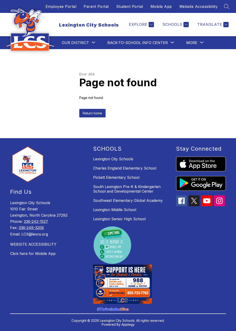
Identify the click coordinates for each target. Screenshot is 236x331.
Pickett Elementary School (116, 177)
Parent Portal (96, 6)
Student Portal (129, 6)
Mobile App (161, 6)
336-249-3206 (31, 227)
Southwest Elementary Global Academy (128, 200)
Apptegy (128, 324)
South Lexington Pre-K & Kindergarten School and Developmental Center (127, 189)
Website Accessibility (198, 6)
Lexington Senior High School (119, 219)
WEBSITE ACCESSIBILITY (33, 244)
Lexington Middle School (114, 209)
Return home (92, 113)
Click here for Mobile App (33, 253)
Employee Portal (61, 6)
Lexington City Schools (113, 159)
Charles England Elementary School (124, 168)
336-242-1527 (36, 221)
